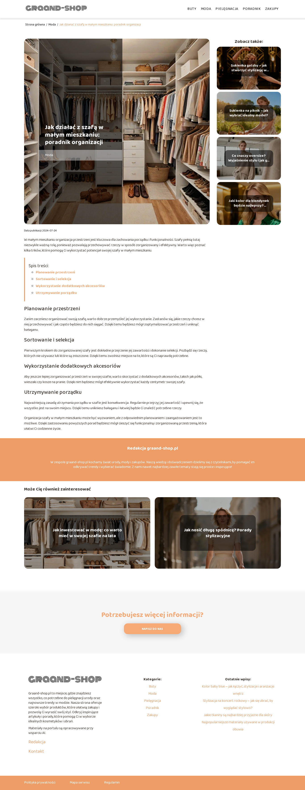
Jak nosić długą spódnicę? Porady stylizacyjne (218, 533)
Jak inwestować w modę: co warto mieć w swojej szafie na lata (87, 533)
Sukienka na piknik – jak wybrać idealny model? (248, 113)
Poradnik (252, 9)
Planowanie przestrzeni (55, 272)
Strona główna (35, 24)
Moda (206, 9)
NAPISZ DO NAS (152, 629)
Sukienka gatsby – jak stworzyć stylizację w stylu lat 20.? (249, 68)
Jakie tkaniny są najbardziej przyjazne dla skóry (238, 715)
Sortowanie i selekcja (53, 279)
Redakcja (37, 742)
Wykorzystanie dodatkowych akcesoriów (70, 286)
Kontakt (36, 751)
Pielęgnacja (226, 9)
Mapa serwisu (80, 782)
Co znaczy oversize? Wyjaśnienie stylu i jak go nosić (248, 158)
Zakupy (272, 9)
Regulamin (112, 782)
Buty (191, 9)
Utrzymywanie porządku (56, 293)
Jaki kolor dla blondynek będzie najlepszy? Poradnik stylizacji (249, 203)
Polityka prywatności (39, 782)
